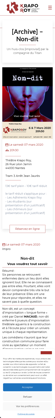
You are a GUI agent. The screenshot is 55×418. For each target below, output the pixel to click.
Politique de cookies (26, 414)
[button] (46, 352)
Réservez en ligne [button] (27, 229)
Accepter (27, 387)
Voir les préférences (27, 406)
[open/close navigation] (50, 8)
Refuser (27, 396)
